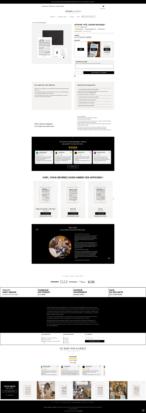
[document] (73, 206)
